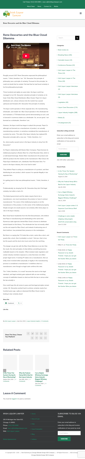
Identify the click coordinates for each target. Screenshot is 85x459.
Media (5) (61, 117)
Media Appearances (9, 439)
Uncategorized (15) (64, 122)
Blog (33, 434)
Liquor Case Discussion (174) (68, 107)
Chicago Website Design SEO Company (43, 452)
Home (34, 414)
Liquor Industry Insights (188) (67, 112)
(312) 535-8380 (13, 425)
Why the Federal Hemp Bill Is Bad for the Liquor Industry (26, 375)
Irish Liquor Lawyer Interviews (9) (68, 95)
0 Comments (44, 321)
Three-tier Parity (71, 245)
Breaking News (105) (65, 55)
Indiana (34, 439)
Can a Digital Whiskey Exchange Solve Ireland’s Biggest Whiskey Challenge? (41, 377)
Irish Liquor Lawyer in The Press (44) (66, 79)
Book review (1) (63, 50)
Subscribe (63, 155)
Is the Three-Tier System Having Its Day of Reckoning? (9, 375)
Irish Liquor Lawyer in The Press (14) (66, 71)
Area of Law (35, 419)
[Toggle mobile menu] (81, 13)
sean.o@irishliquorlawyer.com (52, 2)
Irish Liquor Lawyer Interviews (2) (68, 87)
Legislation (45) (63, 102)
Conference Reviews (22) (66, 65)
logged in (15, 399)
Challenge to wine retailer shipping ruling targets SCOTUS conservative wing (67, 219)
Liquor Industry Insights (33, 321)
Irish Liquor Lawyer (10, 321)
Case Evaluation (37, 429)
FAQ (33, 424)
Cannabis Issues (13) (65, 60)
